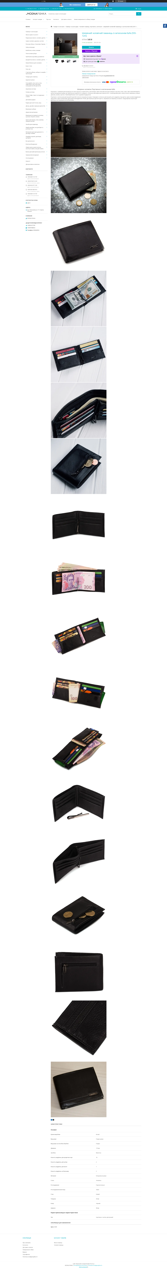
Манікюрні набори (31, 109)
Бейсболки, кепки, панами (33, 50)
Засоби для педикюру (32, 124)
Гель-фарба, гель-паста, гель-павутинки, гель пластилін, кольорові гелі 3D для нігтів (34, 84)
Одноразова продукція (32, 155)
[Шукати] (138, 14)
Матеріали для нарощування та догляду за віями (34, 132)
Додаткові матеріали (31, 112)
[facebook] (51, 1120)
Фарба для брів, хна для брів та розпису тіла (34, 128)
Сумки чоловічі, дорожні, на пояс (35, 41)
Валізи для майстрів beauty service (35, 152)
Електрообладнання (31, 144)
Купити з (88, 51)
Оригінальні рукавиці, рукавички (35, 56)
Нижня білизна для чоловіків (33, 63)
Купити (91, 47)
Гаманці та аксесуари (72, 26)
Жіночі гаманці (58, 1242)
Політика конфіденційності (30, 1257)
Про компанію (27, 1242)
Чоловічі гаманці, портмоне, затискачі (90, 26)
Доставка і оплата (66, 19)
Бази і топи (29, 66)
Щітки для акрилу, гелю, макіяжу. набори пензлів (35, 120)
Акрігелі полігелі (30, 80)
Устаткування (29, 158)
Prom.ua (92, 1264)
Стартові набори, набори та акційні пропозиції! (36, 72)
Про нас (48, 19)
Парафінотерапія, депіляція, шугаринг (33, 137)
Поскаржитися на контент (80, 1265)
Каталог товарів (37, 19)
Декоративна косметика (32, 164)
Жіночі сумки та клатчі (32, 35)
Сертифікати (26, 1254)
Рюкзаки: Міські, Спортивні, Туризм (35, 44)
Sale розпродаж (30, 47)
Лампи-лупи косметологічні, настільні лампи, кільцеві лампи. (35, 147)
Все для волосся (30, 141)
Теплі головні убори (31, 53)
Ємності (28, 161)
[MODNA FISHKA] (36, 14)
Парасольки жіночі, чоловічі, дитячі (35, 38)
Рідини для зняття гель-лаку (33, 103)
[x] (53, 1120)
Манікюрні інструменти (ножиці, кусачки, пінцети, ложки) (34, 116)
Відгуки (25, 1252)
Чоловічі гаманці (58, 1245)
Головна (28, 19)
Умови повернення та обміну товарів (84, 19)
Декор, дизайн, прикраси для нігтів (35, 106)
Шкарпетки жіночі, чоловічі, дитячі (35, 60)
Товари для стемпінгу (32, 77)
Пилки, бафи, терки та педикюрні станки (35, 95)
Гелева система (30, 92)
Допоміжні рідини (30, 99)
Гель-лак (28, 69)
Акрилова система (31, 89)
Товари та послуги (58, 26)
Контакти (56, 19)
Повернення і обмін (28, 1249)
